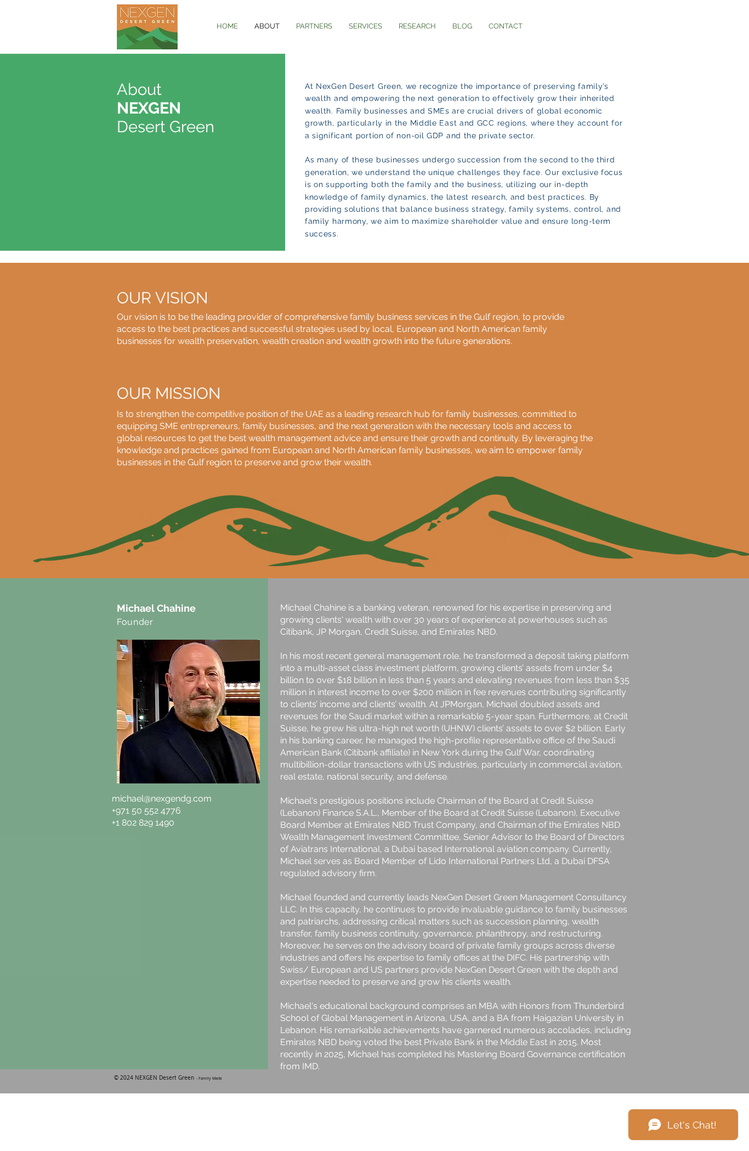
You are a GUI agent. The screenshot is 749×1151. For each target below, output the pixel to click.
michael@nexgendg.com (162, 798)
